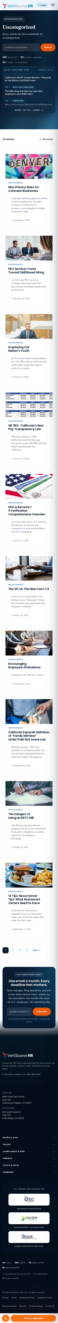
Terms (14, 1297)
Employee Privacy (27, 1297)
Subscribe (41, 1011)
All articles (48, 139)
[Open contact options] (5, 1318)
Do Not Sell (50, 1306)
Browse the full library (27, 110)
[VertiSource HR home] (17, 5)
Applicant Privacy (44, 1297)
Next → (36, 950)
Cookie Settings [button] (36, 1306)
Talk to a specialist (33, 1318)
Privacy (5, 1297)
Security (22, 1306)
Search (48, 47)
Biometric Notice (9, 1306)
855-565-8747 (34, 1074)
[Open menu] (52, 5)
